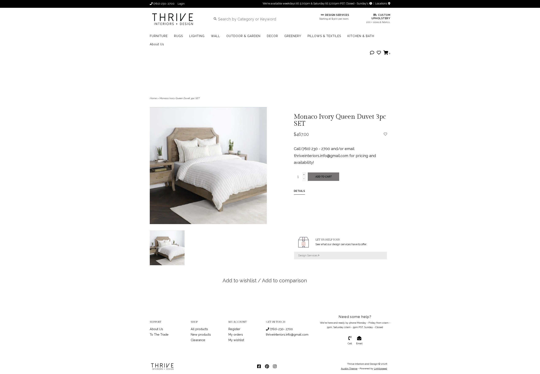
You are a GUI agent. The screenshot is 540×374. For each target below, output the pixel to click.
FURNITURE (159, 36)
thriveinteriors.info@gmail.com (287, 334)
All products (199, 329)
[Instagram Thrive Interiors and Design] (274, 366)
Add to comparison (284, 280)
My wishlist (236, 340)
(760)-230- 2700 (281, 329)
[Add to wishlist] (385, 134)
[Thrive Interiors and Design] (177, 19)
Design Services (308, 255)
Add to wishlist (239, 280)
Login (181, 3)
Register (234, 329)
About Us (157, 44)
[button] (372, 53)
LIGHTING (197, 36)
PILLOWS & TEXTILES (324, 36)
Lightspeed (380, 368)
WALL (215, 36)
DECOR (272, 36)
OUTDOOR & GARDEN (243, 36)
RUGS (178, 36)
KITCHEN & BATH (360, 36)
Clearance (198, 340)
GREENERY (292, 36)
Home (153, 98)
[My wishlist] (379, 53)
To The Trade (159, 334)
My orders (235, 334)
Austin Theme (349, 368)
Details (299, 191)
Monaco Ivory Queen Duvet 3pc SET (179, 98)
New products (201, 334)
